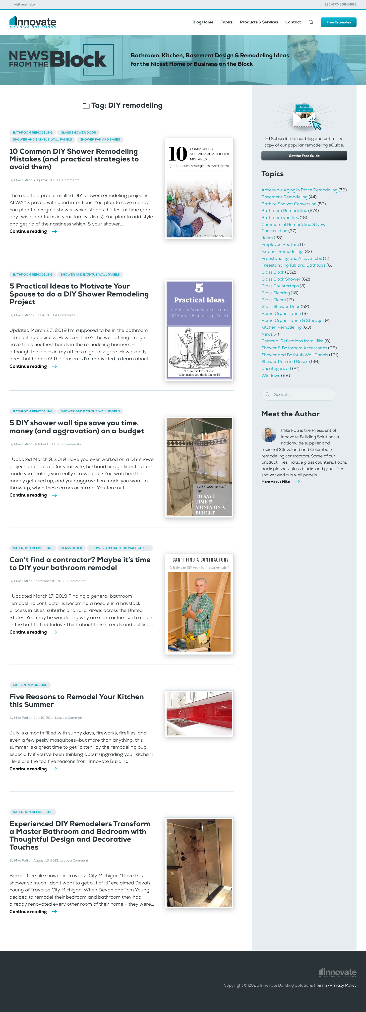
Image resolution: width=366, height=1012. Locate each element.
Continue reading (28, 231)
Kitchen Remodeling (30, 685)
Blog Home (202, 22)
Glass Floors (273, 299)
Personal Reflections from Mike (292, 341)
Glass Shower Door (78, 133)
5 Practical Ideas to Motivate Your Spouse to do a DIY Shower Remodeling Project (79, 294)
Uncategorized (276, 368)
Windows (270, 375)
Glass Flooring (275, 292)
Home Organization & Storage (291, 320)
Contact (293, 22)
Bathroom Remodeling (33, 133)
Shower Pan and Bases (100, 140)
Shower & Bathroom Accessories (294, 348)
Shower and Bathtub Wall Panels (42, 140)
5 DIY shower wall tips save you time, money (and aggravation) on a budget (76, 426)
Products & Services (259, 22)
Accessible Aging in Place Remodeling (299, 190)
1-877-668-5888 (342, 4)
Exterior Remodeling (282, 251)
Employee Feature (280, 244)
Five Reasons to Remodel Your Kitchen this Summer (76, 700)
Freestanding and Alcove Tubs (291, 258)
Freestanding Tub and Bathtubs (293, 265)
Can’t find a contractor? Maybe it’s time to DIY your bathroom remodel (80, 563)
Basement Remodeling (284, 197)
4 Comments (65, 315)
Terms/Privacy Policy (336, 985)
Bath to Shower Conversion (288, 204)
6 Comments (69, 180)
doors (267, 237)
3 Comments (75, 581)
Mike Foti (21, 180)
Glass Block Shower (281, 279)
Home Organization (281, 313)
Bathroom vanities (280, 217)
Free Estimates (338, 22)
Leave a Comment (69, 718)
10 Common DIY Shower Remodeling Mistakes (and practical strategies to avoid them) (74, 159)
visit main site (24, 4)
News (267, 334)
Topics (227, 22)
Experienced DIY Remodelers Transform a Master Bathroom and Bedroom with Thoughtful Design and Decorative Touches (79, 835)
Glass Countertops (280, 286)
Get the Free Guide (304, 155)
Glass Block (71, 548)
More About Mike (275, 481)
